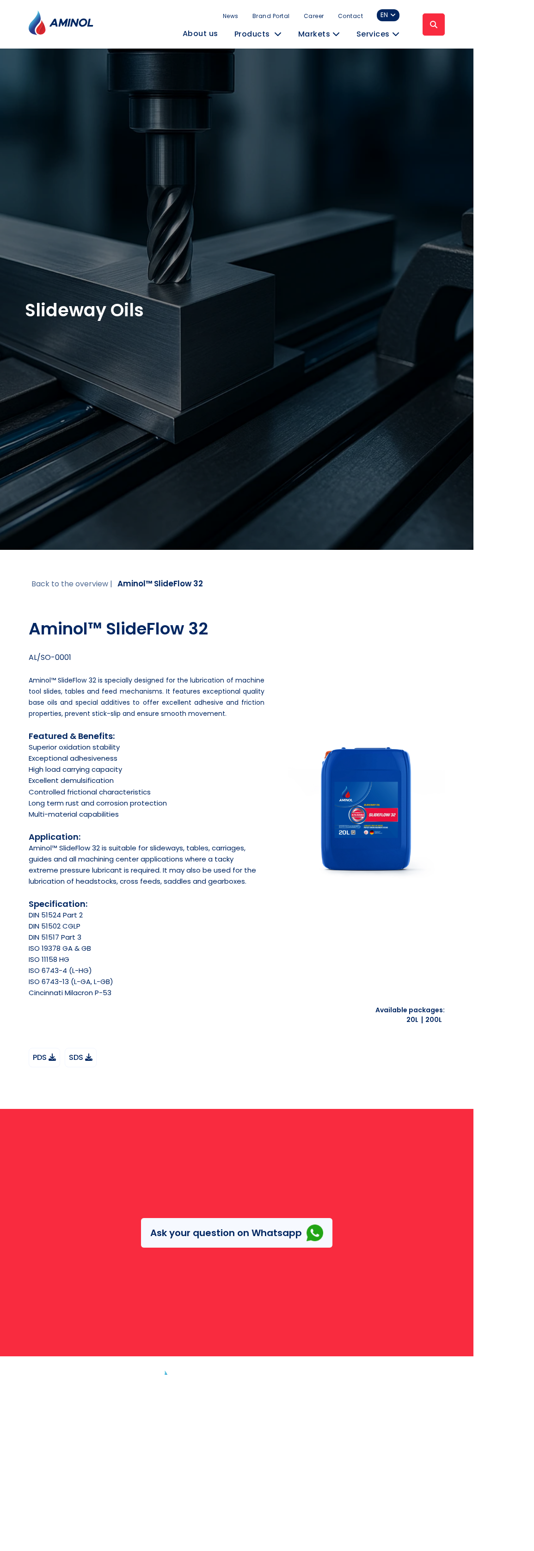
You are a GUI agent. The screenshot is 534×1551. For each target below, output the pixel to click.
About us (200, 33)
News (231, 15)
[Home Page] (200, 1391)
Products (253, 34)
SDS (77, 1057)
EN (384, 15)
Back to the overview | (71, 584)
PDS (41, 1057)
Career (314, 15)
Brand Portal (271, 15)
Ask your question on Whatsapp (226, 1232)
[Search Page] (434, 24)
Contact (350, 15)
